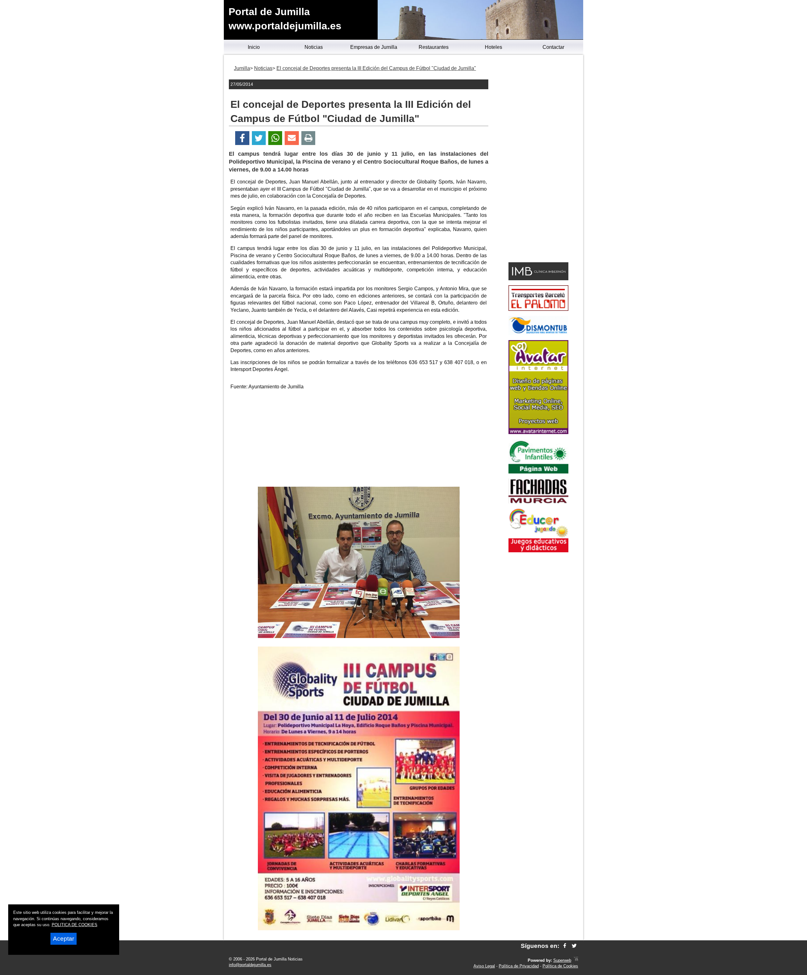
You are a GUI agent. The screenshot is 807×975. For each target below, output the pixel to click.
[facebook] (565, 946)
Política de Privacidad (519, 966)
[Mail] (292, 138)
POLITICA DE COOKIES (74, 924)
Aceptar (63, 938)
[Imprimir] (308, 138)
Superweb (562, 960)
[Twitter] (259, 138)
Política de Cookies (560, 966)
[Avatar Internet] (538, 432)
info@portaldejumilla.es (250, 964)
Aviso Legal (484, 966)
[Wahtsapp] (275, 138)
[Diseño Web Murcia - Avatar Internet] (576, 960)
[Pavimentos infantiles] (538, 471)
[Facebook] (242, 138)
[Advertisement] (358, 439)
